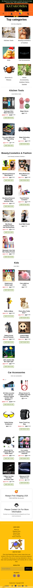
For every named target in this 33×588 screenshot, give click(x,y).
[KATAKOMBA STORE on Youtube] (18, 575)
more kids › (16, 266)
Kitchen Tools (16, 90)
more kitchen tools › (17, 94)
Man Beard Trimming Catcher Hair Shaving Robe (8, 225)
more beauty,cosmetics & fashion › (16, 156)
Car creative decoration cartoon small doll (24, 452)
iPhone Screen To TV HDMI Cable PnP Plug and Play (24, 394)
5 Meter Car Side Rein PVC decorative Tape (9, 478)
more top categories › (16, 24)
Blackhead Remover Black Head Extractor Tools (8, 199)
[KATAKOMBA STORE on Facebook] (14, 575)
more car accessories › (16, 376)
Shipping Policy (16, 531)
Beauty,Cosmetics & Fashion (16, 153)
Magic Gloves (24, 111)
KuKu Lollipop (8, 311)
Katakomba (12, 583)
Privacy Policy (16, 535)
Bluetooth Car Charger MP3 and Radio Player (8, 452)
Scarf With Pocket (24, 224)
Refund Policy (16, 533)
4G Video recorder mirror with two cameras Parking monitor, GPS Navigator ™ (8, 396)
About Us (16, 529)
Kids (16, 263)
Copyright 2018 (20, 583)
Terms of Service (16, 536)
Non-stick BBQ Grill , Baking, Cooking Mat (8, 139)
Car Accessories (16, 372)
